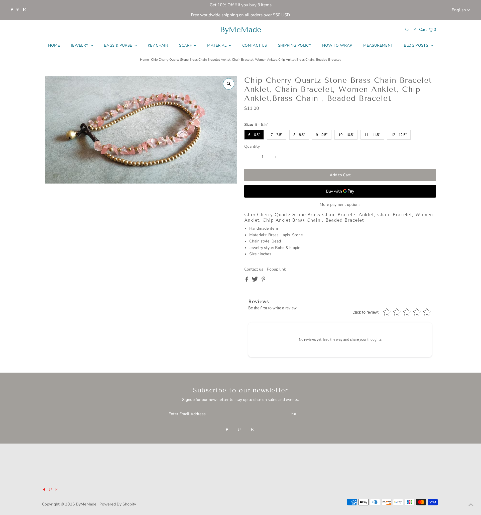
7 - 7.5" (276, 134)
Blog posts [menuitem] (416, 45)
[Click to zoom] (228, 84)
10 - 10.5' (345, 134)
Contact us (253, 269)
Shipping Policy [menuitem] (294, 45)
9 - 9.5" (321, 134)
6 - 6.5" (254, 134)
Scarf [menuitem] (186, 45)
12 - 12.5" (399, 134)
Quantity (252, 146)
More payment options (340, 204)
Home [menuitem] (54, 45)
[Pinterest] (18, 10)
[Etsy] (24, 10)
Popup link (276, 269)
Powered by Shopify (117, 504)
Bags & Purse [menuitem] (118, 45)
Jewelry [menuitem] (80, 45)
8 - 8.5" (299, 134)
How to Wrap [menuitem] (337, 45)
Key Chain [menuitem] (158, 45)
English (459, 10)
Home (144, 59)
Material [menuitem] (217, 45)
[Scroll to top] (471, 505)
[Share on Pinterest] (264, 280)
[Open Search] (407, 29)
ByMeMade (240, 29)
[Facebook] (12, 10)
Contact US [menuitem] (254, 45)
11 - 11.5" (372, 134)
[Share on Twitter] (255, 280)
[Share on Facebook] (247, 280)
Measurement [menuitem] (378, 45)
